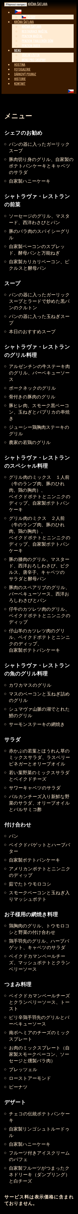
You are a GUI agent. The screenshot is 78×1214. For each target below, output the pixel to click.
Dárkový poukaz (25, 74)
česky (31, 17)
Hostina (19, 64)
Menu (17, 50)
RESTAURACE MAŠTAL (35, 31)
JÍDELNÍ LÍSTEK (31, 55)
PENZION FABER (31, 45)
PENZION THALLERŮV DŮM (37, 40)
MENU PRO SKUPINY (34, 59)
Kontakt (20, 83)
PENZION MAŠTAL (32, 36)
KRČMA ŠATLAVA (31, 26)
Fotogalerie (22, 69)
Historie (20, 78)
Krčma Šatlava (37, 4)
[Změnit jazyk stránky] (18, 12)
